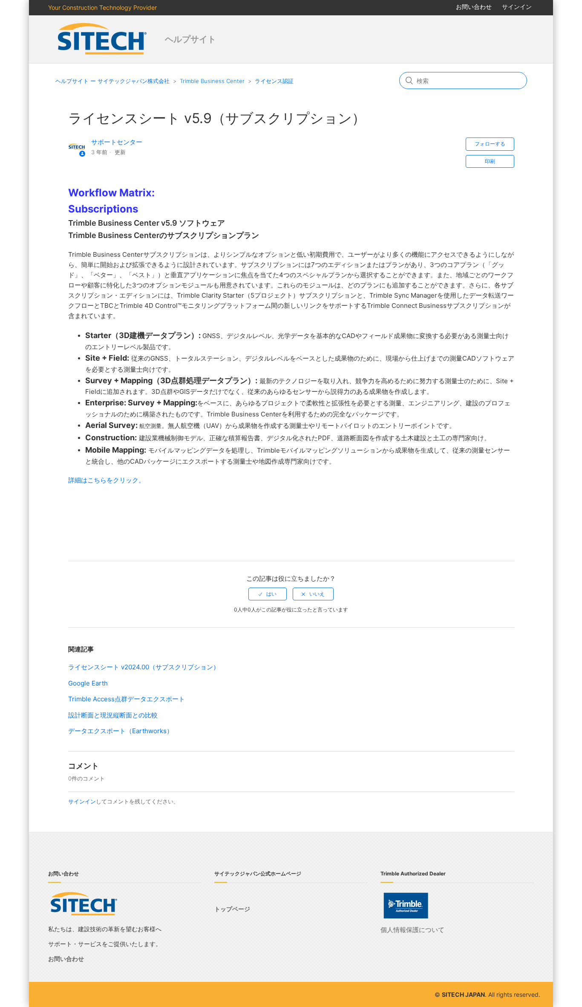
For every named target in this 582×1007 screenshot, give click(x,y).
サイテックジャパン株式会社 (103, 39)
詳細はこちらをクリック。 (106, 480)
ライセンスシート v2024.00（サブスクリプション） (143, 667)
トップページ (232, 908)
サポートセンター (116, 142)
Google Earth (88, 683)
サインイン (82, 801)
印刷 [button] (490, 161)
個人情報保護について (412, 930)
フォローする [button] (490, 144)
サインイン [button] (517, 6)
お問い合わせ (474, 6)
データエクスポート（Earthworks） (120, 731)
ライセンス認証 (274, 80)
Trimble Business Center (212, 80)
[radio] (267, 594)
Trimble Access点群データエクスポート (126, 699)
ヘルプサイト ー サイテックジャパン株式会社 (112, 80)
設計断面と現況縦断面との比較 (113, 715)
